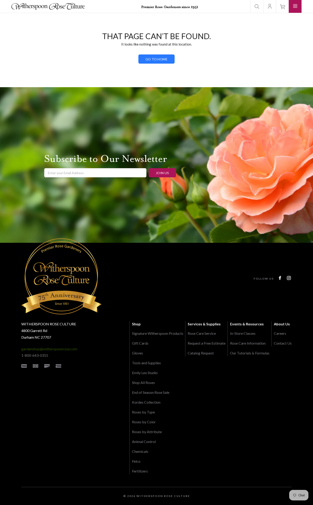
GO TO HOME (156, 59)
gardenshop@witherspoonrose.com (49, 349)
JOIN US (162, 173)
